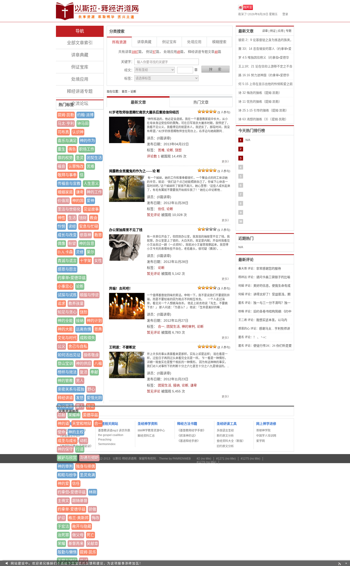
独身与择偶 (85, 466)
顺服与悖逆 (89, 295)
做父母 (78, 535)
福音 (61, 166)
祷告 (72, 149)
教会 (93, 218)
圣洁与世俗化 (69, 209)
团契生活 (94, 158)
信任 (76, 483)
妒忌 (61, 518)
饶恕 (83, 312)
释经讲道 (65, 398)
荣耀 (61, 543)
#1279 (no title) (206, 462)
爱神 (90, 201)
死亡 (90, 535)
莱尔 (90, 252)
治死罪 (63, 535)
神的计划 (94, 321)
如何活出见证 (69, 355)
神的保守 (65, 449)
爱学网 (260, 441)
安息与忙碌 (88, 226)
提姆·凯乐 (88, 552)
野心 (91, 389)
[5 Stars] (215, 111)
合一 (98, 423)
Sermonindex (106, 444)
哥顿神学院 (263, 430)
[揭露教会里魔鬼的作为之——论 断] (127, 188)
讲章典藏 (79, 55)
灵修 (80, 252)
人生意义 (91, 183)
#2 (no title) (204, 458)
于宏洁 (63, 526)
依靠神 (85, 235)
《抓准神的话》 (187, 435)
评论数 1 (153, 156)
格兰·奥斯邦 (78, 518)
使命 (61, 432)
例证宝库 (79, 67)
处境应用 (79, 79)
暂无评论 (153, 215)
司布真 (63, 132)
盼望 (72, 243)
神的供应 (83, 363)
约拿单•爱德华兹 (72, 278)
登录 (285, 14)
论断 (80, 286)
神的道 (63, 423)
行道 (80, 449)
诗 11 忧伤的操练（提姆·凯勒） (260, 101)
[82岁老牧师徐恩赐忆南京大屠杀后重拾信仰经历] (127, 130)
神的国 (78, 201)
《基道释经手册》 (188, 441)
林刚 (92, 492)
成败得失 (87, 338)
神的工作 (94, 192)
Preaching (104, 439)
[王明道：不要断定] (127, 365)
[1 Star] (199, 111)
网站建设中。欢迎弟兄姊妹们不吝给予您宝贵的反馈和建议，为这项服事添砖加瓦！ (77, 563)
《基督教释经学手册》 (191, 430)
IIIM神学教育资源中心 (151, 430)
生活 (72, 218)
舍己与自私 (77, 346)
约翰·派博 (85, 115)
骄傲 (92, 509)
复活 (83, 372)
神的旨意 (86, 243)
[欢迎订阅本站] (340, 563)
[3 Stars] (207, 111)
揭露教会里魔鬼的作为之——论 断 (134, 171)
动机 (83, 441)
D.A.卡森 (65, 252)
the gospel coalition (110, 435)
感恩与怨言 (67, 269)
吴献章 (92, 543)
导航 (79, 31)
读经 (72, 226)
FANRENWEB (182, 458)
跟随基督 (79, 501)
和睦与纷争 (67, 475)
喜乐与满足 (67, 141)
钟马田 (83, 123)
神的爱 (63, 483)
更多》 (226, 161)
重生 (61, 149)
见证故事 (91, 209)
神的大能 (65, 329)
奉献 (94, 372)
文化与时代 (67, 338)
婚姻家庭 (65, 192)
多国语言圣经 (225, 430)
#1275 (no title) (250, 458)
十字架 (85, 261)
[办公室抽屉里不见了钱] (127, 247)
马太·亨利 (66, 123)
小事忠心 (65, 286)
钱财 (83, 218)
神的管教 (65, 381)
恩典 (98, 329)
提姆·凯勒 (66, 115)
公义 (61, 346)
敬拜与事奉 (67, 175)
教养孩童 (76, 303)
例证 (273, 31)
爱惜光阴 (94, 398)
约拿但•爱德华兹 (72, 492)
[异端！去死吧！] (127, 306)
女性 (98, 261)
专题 (288, 31)
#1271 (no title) (226, 458)
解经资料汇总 (146, 435)
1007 (135, 52)
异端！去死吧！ (120, 288)
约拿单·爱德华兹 (71, 509)
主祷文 (63, 501)
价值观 (63, 201)
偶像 (61, 243)
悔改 (95, 518)
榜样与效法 (67, 372)
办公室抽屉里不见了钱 (125, 230)
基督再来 (76, 543)
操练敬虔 (91, 355)
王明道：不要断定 (122, 347)
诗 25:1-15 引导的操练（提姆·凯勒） (263, 110)
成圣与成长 (67, 441)
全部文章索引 (80, 42)
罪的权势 (65, 158)
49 (178, 52)
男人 (80, 381)
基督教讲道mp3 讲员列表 (114, 430)
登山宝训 (65, 363)
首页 (124, 91)
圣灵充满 (87, 475)
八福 (98, 363)
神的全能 (65, 321)
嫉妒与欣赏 (67, 458)
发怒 (80, 398)
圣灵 (80, 158)
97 (154, 52)
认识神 (78, 132)
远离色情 (83, 329)
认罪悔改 (76, 166)
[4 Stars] (211, 111)
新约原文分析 (225, 435)
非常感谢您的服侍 (268, 268)
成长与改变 (67, 235)
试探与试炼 (67, 295)
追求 (61, 303)
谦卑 (80, 192)
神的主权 (76, 432)
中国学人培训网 (266, 435)
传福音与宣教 (69, 183)
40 (216, 52)
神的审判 (65, 466)
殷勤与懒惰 (67, 552)
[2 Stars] (203, 111)
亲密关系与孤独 (71, 389)
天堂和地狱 (81, 423)
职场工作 (86, 149)
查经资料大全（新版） (231, 441)
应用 (281, 31)
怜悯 (61, 226)
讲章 (265, 31)
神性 (61, 218)
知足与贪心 (67, 312)
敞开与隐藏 (81, 526)
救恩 (98, 235)
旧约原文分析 (225, 446)
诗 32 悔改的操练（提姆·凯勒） (260, 93)
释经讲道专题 (80, 91)
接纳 (80, 321)
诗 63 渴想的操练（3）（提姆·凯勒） (263, 119)
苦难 (90, 166)
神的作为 (87, 141)
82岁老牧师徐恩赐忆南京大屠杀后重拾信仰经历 (144, 112)
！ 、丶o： (260, 337)
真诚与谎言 (67, 261)
